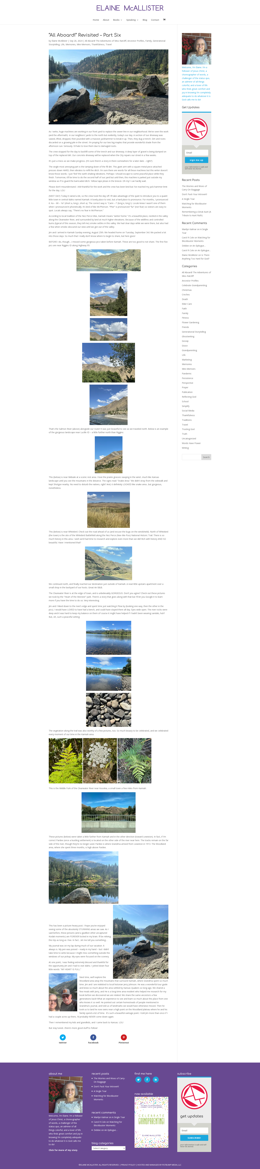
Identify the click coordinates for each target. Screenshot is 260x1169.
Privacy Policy (128, 1164)
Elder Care (187, 303)
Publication (187, 392)
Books (116, 20)
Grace (185, 345)
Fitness (185, 317)
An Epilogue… (199, 245)
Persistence (187, 378)
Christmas (187, 290)
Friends (185, 327)
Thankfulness (97, 44)
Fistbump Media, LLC (171, 1164)
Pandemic (187, 373)
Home (96, 20)
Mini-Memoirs (83, 44)
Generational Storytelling (194, 331)
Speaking (131, 20)
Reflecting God (189, 396)
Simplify (185, 406)
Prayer (185, 387)
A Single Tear (188, 198)
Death (185, 299)
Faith (184, 308)
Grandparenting (189, 350)
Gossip (185, 341)
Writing (185, 447)
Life (62, 44)
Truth (184, 433)
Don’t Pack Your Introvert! (194, 194)
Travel (109, 44)
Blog (145, 20)
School (185, 401)
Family (148, 40)
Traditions (187, 420)
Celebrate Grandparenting (194, 285)
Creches (186, 294)
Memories (71, 44)
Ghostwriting (188, 336)
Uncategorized (189, 438)
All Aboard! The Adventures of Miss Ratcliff (105, 40)
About (106, 20)
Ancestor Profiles (135, 40)
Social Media (188, 410)
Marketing (187, 359)
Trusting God (188, 429)
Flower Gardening (190, 322)
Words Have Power (191, 443)
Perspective (187, 382)
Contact (155, 20)
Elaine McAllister (59, 40)
